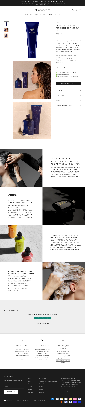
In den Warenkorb (68, 83)
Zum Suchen (42, 378)
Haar (32, 14)
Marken (49, 14)
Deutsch (65, 10)
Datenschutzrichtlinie (44, 384)
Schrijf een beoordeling (42, 318)
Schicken (41, 392)
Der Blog (57, 14)
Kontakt (41, 386)
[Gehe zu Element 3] (6, 35)
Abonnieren (10, 392)
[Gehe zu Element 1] (6, 23)
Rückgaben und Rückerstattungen (48, 381)
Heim (26, 14)
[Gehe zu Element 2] (6, 29)
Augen (42, 14)
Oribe (58, 22)
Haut (37, 14)
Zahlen (41, 389)
